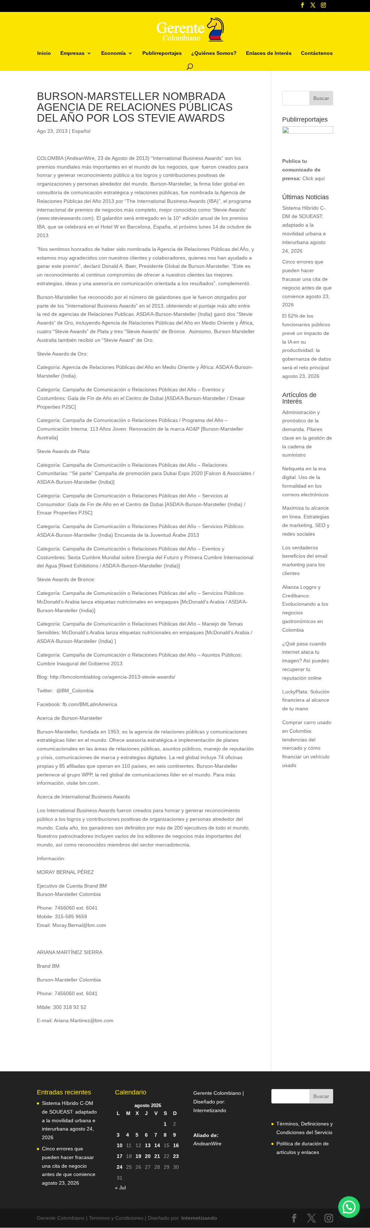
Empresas (72, 53)
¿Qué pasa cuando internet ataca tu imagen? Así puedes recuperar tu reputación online (305, 661)
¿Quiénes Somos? (214, 53)
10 (119, 1145)
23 (176, 1156)
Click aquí (313, 178)
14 (157, 1145)
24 (119, 1167)
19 (138, 1156)
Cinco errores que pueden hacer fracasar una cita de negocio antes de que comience (307, 279)
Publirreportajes (162, 53)
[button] (349, 1207)
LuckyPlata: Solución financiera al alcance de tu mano (306, 700)
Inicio (44, 53)
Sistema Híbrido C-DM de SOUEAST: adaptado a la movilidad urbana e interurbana (304, 225)
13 (148, 1145)
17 (119, 1156)
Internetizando (209, 1110)
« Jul (120, 1187)
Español (81, 131)
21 (157, 1156)
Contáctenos (317, 53)
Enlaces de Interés (269, 53)
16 (176, 1145)
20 (148, 1156)
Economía (113, 53)
